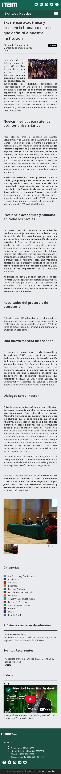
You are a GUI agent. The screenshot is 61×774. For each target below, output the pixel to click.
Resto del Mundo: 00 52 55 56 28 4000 (27, 757)
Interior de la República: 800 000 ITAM (27, 751)
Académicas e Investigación (21, 598)
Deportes (12, 595)
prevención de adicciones (43, 247)
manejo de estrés (17, 247)
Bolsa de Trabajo (16, 589)
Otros (11, 611)
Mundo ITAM (14, 615)
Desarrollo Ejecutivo (18, 602)
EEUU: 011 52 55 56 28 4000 (22, 754)
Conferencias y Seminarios (21, 576)
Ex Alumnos (13, 579)
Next (53, 545)
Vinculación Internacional (20, 592)
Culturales (13, 582)
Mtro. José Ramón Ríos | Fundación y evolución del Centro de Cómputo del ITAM (29, 717)
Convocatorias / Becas (19, 605)
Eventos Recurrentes (18, 650)
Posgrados (13, 585)
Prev (49, 545)
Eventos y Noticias (18, 13)
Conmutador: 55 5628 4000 (22, 748)
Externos (12, 608)
